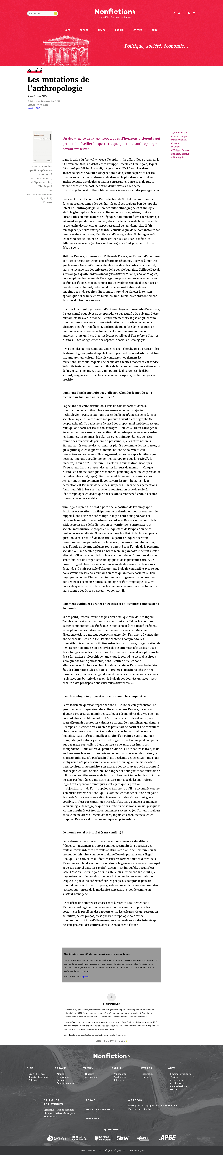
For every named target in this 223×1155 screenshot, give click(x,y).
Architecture (177, 1083)
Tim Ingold (45, 186)
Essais (90, 1100)
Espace (84, 30)
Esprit (119, 30)
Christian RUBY (40, 96)
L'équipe (148, 1105)
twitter (179, 13)
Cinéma (174, 1074)
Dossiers (92, 1118)
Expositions (50, 1116)
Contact (148, 1109)
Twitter (110, 1150)
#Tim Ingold (177, 157)
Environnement (65, 1083)
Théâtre (174, 1077)
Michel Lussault (40, 178)
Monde (60, 1074)
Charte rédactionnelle (166, 1105)
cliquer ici (85, 976)
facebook (174, 13)
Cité (67, 30)
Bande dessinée (178, 1086)
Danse (173, 1089)
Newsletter (194, 13)
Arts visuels (176, 1080)
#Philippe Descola (180, 150)
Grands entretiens (100, 1109)
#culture (175, 146)
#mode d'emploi (179, 136)
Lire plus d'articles (110, 1040)
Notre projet (134, 1105)
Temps (102, 30)
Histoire (89, 1074)
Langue (146, 1077)
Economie (43, 1077)
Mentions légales (137, 1150)
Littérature (147, 1074)
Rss (188, 13)
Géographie (63, 1077)
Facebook (105, 1150)
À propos (135, 1100)
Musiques (185, 1074)
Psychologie (119, 1077)
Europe (60, 1080)
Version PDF (34, 108)
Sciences (41, 1074)
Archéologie (91, 1077)
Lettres (137, 30)
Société (32, 1077)
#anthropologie (179, 139)
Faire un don (135, 1109)
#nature (175, 143)
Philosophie (119, 1074)
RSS (114, 1150)
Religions (118, 1080)
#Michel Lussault (180, 153)
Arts (155, 30)
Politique (33, 1080)
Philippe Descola (40, 182)
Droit (31, 1074)
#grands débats (179, 132)
